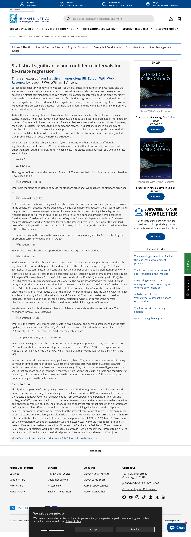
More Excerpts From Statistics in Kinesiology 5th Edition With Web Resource (54, 438)
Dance (15, 50)
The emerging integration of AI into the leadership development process (154, 260)
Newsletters (16, 485)
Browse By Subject (22, 28)
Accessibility (54, 485)
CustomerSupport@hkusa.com (139, 489)
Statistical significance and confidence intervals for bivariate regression (57, 36)
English (16, 10)
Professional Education (98, 28)
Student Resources (135, 28)
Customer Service (58, 479)
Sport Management (160, 47)
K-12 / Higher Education (58, 28)
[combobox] (108, 18)
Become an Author (94, 491)
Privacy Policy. (73, 521)
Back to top (95, 450)
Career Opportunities (96, 485)
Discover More (166, 28)
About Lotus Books (94, 479)
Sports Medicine (135, 47)
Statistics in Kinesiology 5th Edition (155, 187)
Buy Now (155, 129)
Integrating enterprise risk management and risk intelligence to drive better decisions (153, 284)
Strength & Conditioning (107, 47)
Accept (94, 529)
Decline (135, 529)
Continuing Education (172, 520)
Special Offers (17, 479)
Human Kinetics (22, 520)
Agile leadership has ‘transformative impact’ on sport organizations (152, 298)
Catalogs (14, 473)
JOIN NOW (155, 236)
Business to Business (59, 491)
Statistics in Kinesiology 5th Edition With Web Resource (63, 80)
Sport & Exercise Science (49, 47)
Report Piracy (17, 491)
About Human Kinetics (97, 473)
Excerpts (21, 36)
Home (12, 36)
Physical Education (78, 47)
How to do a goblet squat (148, 318)
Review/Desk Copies (59, 473)
